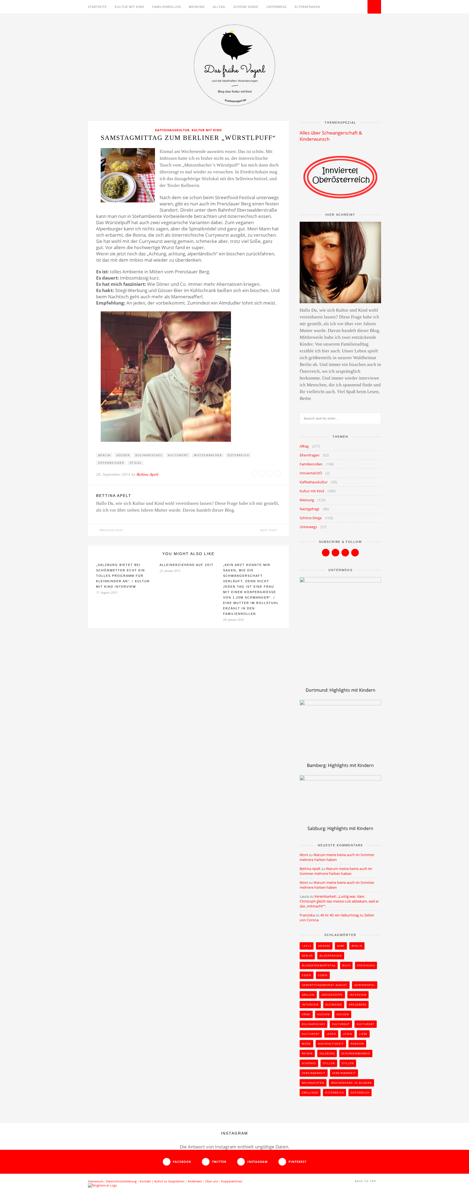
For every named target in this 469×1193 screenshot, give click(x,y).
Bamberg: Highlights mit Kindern (340, 765)
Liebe (363, 1034)
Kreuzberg (357, 1004)
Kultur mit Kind (129, 7)
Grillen (308, 995)
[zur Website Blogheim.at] (102, 1185)
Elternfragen (307, 7)
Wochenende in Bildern (351, 1083)
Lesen (331, 1034)
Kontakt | (147, 1181)
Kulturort (178, 455)
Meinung (197, 7)
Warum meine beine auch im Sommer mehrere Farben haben (336, 871)
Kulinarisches (148, 455)
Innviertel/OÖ (311, 473)
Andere (324, 946)
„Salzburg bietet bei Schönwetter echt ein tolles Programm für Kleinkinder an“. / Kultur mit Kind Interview (123, 575)
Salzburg (327, 1053)
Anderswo (195, 1181)
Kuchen (323, 1014)
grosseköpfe (332, 995)
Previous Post (111, 530)
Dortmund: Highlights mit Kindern (340, 690)
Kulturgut (341, 1024)
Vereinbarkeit (313, 1073)
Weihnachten (313, 1083)
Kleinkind (333, 1004)
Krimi (306, 1014)
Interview (358, 995)
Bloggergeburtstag (318, 965)
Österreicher (111, 463)
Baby (341, 946)
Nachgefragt (309, 508)
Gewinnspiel (364, 985)
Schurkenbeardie (355, 1053)
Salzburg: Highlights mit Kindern (340, 828)
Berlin (104, 455)
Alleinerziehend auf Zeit (187, 564)
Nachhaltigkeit (331, 1043)
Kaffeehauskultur (172, 130)
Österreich (238, 455)
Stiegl (136, 463)
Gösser (123, 455)
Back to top (366, 1181)
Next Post (269, 530)
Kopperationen (231, 1181)
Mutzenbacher (208, 455)
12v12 (306, 946)
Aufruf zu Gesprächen (169, 1181)
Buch (346, 965)
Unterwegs (277, 7)
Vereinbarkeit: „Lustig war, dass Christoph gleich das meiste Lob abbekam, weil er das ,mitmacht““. (339, 901)
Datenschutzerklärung (121, 1181)
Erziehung (366, 965)
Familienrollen (166, 7)
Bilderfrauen (330, 955)
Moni (304, 854)
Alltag (219, 7)
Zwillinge (310, 1092)
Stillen (329, 1063)
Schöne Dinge (245, 7)
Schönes (309, 1063)
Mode (306, 1043)
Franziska (307, 915)
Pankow (357, 1043)
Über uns (211, 1181)
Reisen (307, 1053)
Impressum (95, 1181)
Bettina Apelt (147, 474)
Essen (306, 975)
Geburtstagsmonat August (324, 985)
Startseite (97, 7)
